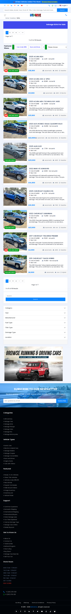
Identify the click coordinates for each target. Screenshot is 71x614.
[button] (4, 5)
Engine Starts (8, 461)
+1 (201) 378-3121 (11, 592)
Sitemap (26, 603)
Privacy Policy (51, 603)
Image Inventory (9, 490)
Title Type (8, 327)
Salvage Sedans (9, 451)
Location (8, 337)
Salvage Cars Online (10, 525)
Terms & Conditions (38, 603)
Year (7, 313)
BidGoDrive (34, 607)
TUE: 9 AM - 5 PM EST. (10, 570)
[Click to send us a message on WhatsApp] (52, 5)
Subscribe (62, 401)
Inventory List (8, 493)
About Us (7, 538)
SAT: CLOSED (7, 581)
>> (22, 33)
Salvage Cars (8, 421)
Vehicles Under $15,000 (11, 480)
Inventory (13, 18)
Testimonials (8, 544)
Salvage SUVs (8, 424)
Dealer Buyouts (9, 527)
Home (7, 18)
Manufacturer (10, 318)
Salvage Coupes (9, 453)
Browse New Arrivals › (50, 2)
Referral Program (9, 546)
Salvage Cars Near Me (11, 554)
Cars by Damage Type (11, 522)
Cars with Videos (9, 464)
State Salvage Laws (10, 517)
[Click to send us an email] (55, 5)
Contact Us (8, 541)
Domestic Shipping (10, 509)
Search (62, 10)
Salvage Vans (8, 429)
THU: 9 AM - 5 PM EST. (10, 575)
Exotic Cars (8, 445)
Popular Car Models (10, 485)
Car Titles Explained (10, 519)
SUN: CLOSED (7, 583)
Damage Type (10, 332)
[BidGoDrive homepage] (35, 15)
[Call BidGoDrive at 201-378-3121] (49, 5)
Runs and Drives (35, 47)
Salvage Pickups (9, 427)
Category (8, 308)
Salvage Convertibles (11, 456)
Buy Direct (7, 551)
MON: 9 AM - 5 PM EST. (10, 568)
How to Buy (8, 549)
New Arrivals (8, 482)
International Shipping (11, 512)
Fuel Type (8, 323)
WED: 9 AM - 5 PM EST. (10, 573)
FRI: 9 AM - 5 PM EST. (9, 578)
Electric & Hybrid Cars (11, 448)
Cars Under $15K (22, 47)
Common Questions (11, 507)
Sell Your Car (8, 556)
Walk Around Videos (10, 488)
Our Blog (18, 603)
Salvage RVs (8, 432)
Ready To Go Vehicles (11, 475)
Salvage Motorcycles (11, 434)
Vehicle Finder (8, 495)
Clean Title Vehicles (10, 477)
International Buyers (10, 514)
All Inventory (8, 419)
